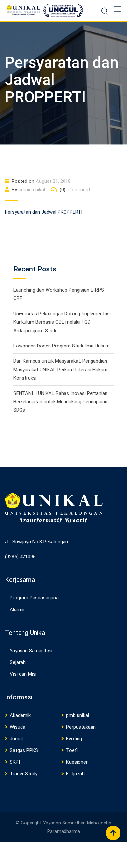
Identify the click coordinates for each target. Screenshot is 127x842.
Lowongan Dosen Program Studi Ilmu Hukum (61, 346)
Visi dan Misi (23, 674)
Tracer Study (23, 774)
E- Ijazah (75, 774)
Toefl (72, 750)
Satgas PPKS (24, 750)
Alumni (17, 609)
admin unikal (32, 190)
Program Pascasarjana (34, 598)
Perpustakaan (81, 727)
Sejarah (18, 662)
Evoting (74, 739)
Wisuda (17, 727)
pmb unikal (77, 715)
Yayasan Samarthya (31, 651)
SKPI (15, 762)
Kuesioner (77, 762)
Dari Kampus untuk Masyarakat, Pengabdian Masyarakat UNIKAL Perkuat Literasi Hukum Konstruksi (60, 369)
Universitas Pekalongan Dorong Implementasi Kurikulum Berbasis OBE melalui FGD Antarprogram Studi (62, 322)
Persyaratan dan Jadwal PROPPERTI (43, 212)
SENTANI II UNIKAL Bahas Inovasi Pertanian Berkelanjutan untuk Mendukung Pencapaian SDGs (60, 401)
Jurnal (16, 739)
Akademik (20, 715)
